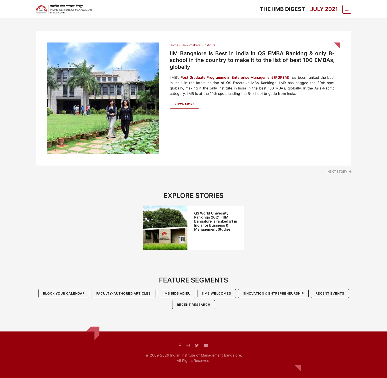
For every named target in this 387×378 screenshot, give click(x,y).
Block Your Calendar (64, 293)
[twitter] (197, 345)
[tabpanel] (193, 228)
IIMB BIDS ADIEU (176, 293)
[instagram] (188, 345)
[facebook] (180, 345)
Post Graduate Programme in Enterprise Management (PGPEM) (235, 77)
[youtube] (206, 345)
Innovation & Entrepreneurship (273, 293)
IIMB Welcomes (216, 293)
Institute (209, 45)
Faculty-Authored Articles (123, 293)
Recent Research (193, 304)
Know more (184, 104)
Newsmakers (190, 45)
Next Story (337, 171)
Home (174, 45)
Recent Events (330, 293)
